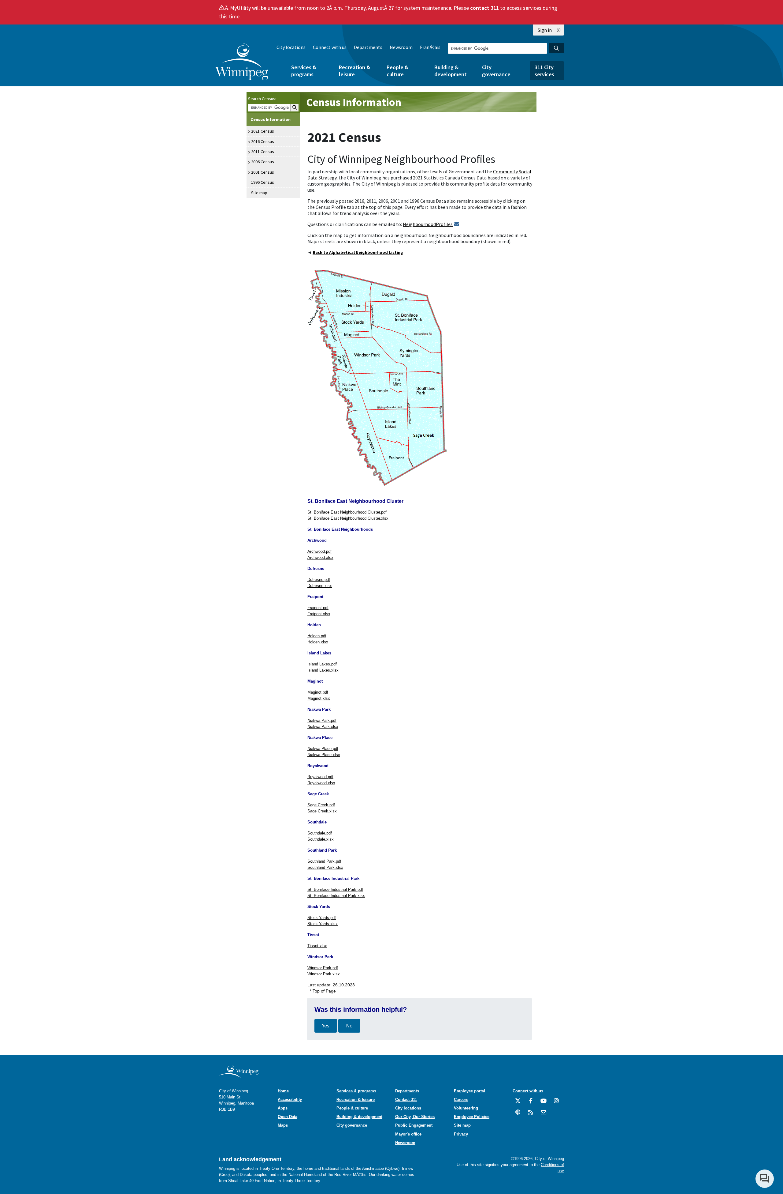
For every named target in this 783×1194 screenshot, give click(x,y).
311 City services (544, 71)
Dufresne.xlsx (319, 585)
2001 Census (262, 172)
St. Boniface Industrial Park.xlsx (336, 895)
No (349, 1025)
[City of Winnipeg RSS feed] (530, 1114)
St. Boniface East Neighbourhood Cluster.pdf (347, 512)
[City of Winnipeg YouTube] (543, 1103)
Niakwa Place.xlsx (323, 754)
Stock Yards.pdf (321, 917)
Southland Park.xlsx (325, 867)
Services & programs (303, 71)
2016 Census (262, 141)
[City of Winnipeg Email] (543, 1114)
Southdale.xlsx (320, 839)
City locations (291, 47)
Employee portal (469, 1091)
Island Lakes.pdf (322, 664)
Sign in (545, 30)
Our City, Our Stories (415, 1116)
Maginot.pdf (317, 692)
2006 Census (262, 161)
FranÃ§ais (430, 47)
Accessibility (290, 1099)
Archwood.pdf (319, 551)
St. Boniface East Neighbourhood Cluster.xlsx (347, 518)
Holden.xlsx (317, 642)
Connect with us (330, 47)
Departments (368, 47)
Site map (259, 192)
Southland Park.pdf (324, 861)
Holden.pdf (316, 636)
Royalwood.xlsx (321, 783)
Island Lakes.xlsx (323, 670)
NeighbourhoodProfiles (428, 224)
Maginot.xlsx (318, 698)
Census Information (270, 119)
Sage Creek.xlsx (322, 811)
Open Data (287, 1116)
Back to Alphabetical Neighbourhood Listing (358, 252)
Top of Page (324, 991)
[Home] (241, 61)
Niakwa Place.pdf (322, 748)
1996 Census (262, 182)
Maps (283, 1125)
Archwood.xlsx (320, 557)
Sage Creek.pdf (321, 805)
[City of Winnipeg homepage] (238, 1076)
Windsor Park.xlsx (323, 974)
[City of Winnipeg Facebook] (530, 1103)
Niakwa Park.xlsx (322, 726)
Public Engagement (413, 1125)
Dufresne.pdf (318, 579)
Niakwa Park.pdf (321, 720)
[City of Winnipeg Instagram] (556, 1103)
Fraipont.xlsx (318, 614)
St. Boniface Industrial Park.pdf (335, 889)
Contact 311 (406, 1099)
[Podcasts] (518, 1114)
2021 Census (262, 131)
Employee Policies (471, 1116)
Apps (283, 1108)
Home (283, 1091)
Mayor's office (408, 1134)
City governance (496, 71)
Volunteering (466, 1108)
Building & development (450, 71)
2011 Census (262, 151)
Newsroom (401, 47)
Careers (461, 1099)
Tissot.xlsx (317, 946)
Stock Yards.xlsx (322, 923)
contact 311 (484, 7)
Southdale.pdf (319, 833)
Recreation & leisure (354, 71)
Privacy (461, 1134)
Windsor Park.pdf (322, 968)
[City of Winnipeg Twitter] (518, 1103)
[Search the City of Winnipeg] (556, 48)
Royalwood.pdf (320, 776)
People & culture (397, 71)
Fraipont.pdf (317, 607)
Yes (325, 1025)
